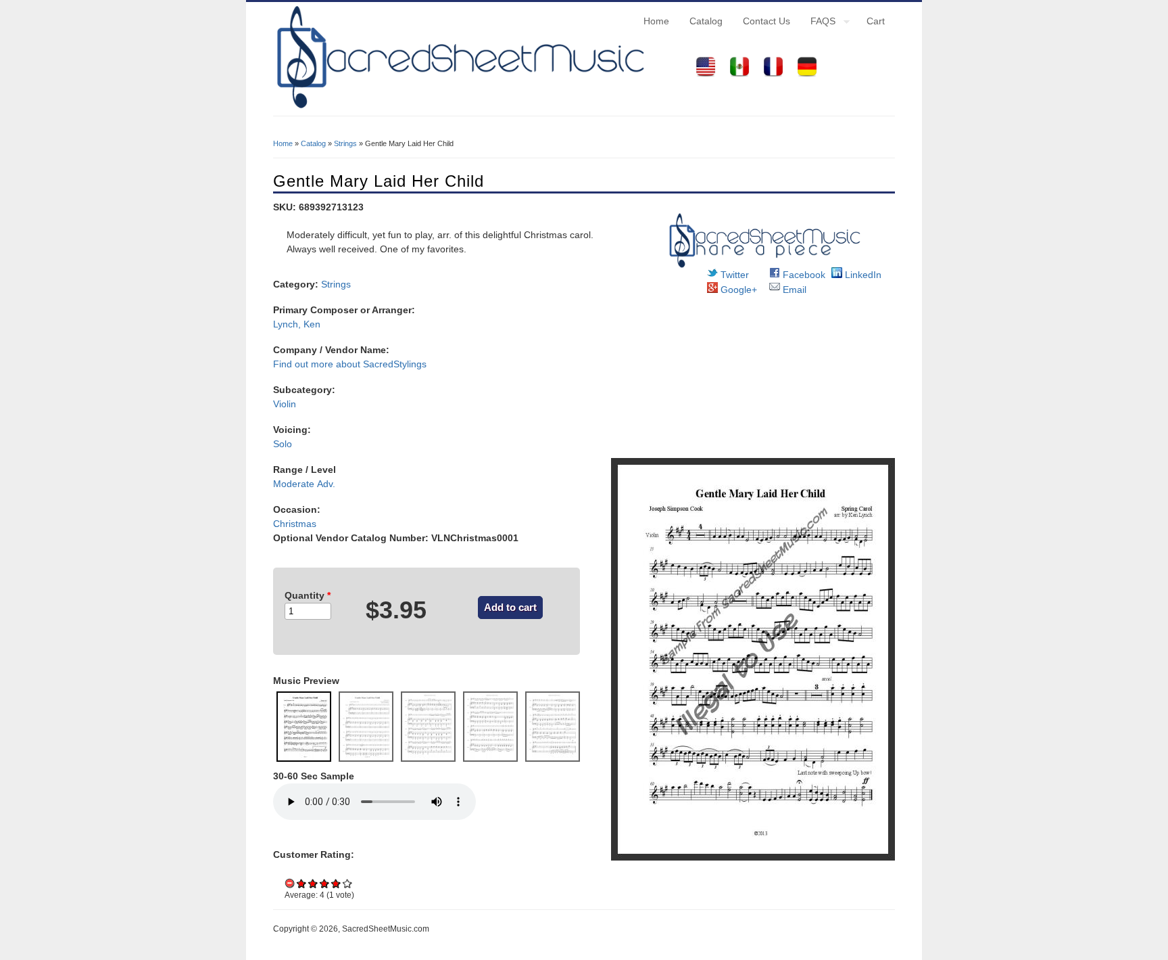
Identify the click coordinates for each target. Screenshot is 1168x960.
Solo (282, 443)
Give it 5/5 (348, 883)
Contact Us (766, 21)
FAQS (817, 23)
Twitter (733, 274)
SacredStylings (395, 364)
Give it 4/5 (336, 883)
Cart (876, 21)
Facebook (802, 274)
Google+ (737, 289)
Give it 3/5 (325, 883)
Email (793, 289)
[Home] (459, 108)
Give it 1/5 (302, 883)
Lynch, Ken (296, 324)
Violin (284, 403)
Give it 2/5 (313, 883)
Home (656, 21)
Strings (345, 143)
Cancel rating (290, 883)
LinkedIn (861, 274)
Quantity (308, 595)
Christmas (294, 523)
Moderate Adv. (304, 483)
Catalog (706, 21)
